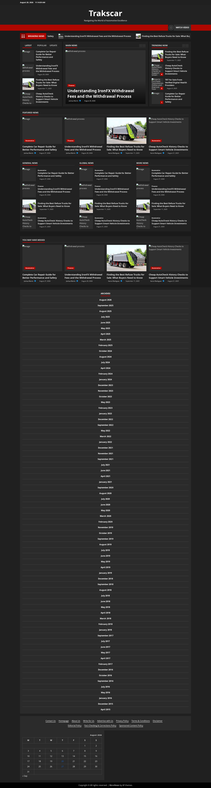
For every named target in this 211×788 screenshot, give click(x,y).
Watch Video (182, 27)
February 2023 (105, 408)
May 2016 (105, 692)
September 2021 (105, 459)
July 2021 (105, 464)
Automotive (30, 141)
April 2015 (105, 709)
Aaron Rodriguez (114, 153)
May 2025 (105, 328)
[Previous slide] (140, 45)
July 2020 (105, 499)
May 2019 (105, 561)
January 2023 (105, 413)
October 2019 (105, 533)
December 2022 (105, 419)
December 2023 (105, 385)
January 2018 (105, 629)
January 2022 (105, 442)
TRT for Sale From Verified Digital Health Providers (157, 70)
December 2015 (105, 704)
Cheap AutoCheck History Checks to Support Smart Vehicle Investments (28, 98)
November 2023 (105, 390)
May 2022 (105, 430)
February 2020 (105, 521)
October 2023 (105, 396)
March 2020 (105, 516)
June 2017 (105, 647)
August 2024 (105, 356)
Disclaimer (158, 720)
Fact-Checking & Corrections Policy (100, 725)
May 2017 (105, 652)
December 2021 (105, 447)
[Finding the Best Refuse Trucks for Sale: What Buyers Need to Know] (126, 130)
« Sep (24, 776)
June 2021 (105, 470)
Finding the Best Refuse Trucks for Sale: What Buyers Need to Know (157, 36)
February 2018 (105, 624)
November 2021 (105, 453)
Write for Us (88, 720)
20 (62, 761)
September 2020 (105, 487)
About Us (76, 720)
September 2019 (105, 539)
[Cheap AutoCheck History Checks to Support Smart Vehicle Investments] (169, 130)
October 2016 (105, 675)
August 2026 (105, 299)
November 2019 (105, 527)
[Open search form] (165, 27)
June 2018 (105, 601)
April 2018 (105, 612)
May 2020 (105, 510)
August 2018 (105, 590)
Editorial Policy (74, 725)
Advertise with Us (105, 720)
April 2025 (105, 334)
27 (62, 766)
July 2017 (105, 641)
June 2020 (105, 504)
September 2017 (105, 635)
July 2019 (105, 550)
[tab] (28, 46)
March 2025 (105, 339)
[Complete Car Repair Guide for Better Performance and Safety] (42, 130)
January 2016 (105, 698)
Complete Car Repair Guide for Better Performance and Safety (28, 56)
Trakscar (105, 13)
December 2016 (105, 669)
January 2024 (105, 379)
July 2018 (105, 595)
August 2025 (105, 311)
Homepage (64, 720)
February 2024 (105, 373)
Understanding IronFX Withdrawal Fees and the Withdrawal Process (80, 36)
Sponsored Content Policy (131, 725)
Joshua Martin (74, 101)
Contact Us (51, 720)
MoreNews (114, 785)
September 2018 (105, 584)
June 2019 (105, 555)
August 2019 (105, 544)
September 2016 (105, 681)
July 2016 (105, 686)
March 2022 (105, 436)
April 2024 (105, 368)
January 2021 (105, 482)
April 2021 (105, 476)
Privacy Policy (122, 720)
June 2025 (105, 322)
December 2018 (105, 578)
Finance (71, 85)
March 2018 (105, 618)
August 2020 (105, 493)
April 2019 (105, 567)
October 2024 (105, 351)
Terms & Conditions (141, 720)
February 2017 (105, 664)
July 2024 (105, 362)
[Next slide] (144, 45)
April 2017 (105, 658)
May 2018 (105, 607)
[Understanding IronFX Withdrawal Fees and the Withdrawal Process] (106, 77)
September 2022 (105, 425)
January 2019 (105, 573)
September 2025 (105, 305)
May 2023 (105, 402)
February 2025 (105, 345)
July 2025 (105, 316)
